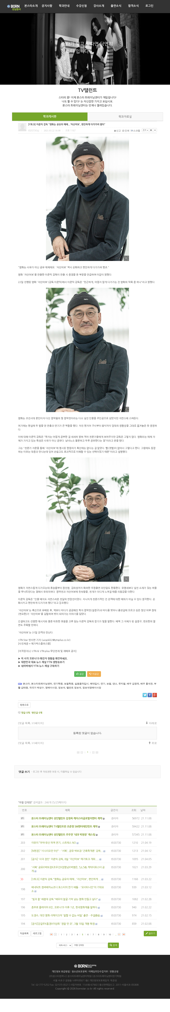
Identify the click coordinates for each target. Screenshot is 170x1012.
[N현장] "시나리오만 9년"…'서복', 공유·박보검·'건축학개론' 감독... (67, 851)
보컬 (109, 683)
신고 (118, 130)
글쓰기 (151, 933)
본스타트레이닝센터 (41, 683)
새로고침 (37, 933)
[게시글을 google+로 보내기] (155, 695)
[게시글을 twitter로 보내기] (145, 695)
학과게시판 (49, 116)
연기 (103, 683)
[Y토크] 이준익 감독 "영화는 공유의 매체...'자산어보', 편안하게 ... (66, 879)
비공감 (95, 674)
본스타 (26, 683)
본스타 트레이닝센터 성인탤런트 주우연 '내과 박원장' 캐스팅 (63, 834)
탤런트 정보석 (74, 687)
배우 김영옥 (133, 683)
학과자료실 (125, 116)
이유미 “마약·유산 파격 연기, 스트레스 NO (53, 843)
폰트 (145, 130)
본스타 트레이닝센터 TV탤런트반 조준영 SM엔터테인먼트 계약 (64, 826)
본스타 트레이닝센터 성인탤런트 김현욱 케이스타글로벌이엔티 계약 (66, 818)
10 (110, 935)
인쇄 (127, 130)
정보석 (61, 687)
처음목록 (24, 933)
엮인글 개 (37, 713)
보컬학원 (68, 683)
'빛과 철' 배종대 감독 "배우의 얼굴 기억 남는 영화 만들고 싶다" (64, 899)
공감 (81, 674)
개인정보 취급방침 (61, 971)
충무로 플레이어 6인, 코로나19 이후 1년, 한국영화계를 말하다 (64, 907)
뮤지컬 (122, 683)
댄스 (115, 683)
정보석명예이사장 (92, 687)
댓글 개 (25, 713)
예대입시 (94, 683)
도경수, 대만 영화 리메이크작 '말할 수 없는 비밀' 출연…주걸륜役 (65, 915)
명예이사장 (51, 687)
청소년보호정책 (79, 971)
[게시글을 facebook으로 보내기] (150, 695)
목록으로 (24, 705)
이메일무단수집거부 (98, 971)
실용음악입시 (82, 683)
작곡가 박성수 (36, 687)
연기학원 (58, 683)
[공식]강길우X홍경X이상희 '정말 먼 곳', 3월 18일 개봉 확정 (63, 924)
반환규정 (114, 971)
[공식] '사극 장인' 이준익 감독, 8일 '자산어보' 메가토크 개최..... (65, 859)
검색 (114, 945)
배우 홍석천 (146, 683)
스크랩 (136, 130)
